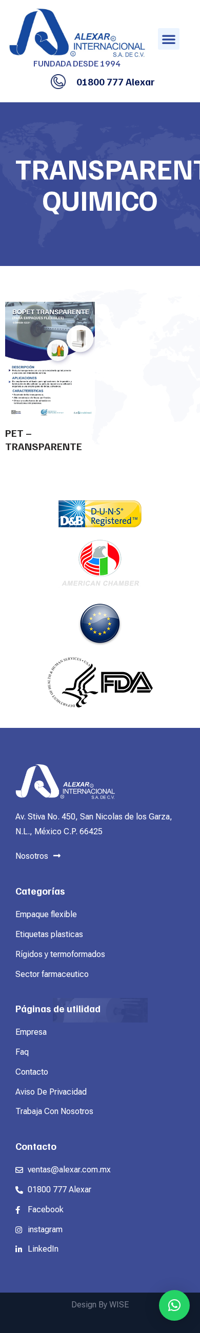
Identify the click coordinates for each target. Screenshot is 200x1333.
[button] (168, 39)
